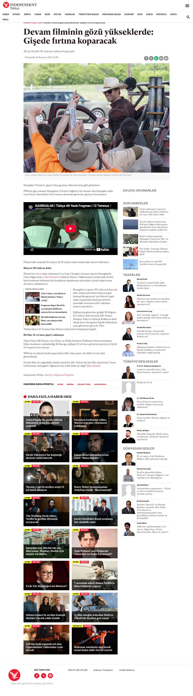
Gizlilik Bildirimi (127, 670)
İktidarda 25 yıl (144, 383)
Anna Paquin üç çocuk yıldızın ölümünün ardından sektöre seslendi (44, 423)
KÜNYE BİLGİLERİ (77, 670)
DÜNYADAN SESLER (111, 15)
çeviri (60, 384)
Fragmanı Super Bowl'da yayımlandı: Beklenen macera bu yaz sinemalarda (54, 309)
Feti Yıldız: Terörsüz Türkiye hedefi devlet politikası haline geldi (154, 252)
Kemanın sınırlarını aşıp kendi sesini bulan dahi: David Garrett (93, 649)
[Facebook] (36, 675)
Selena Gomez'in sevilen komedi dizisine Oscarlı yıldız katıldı (45, 616)
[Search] (188, 17)
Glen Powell (50, 277)
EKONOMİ (129, 15)
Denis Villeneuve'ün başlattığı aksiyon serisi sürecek (44, 456)
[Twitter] (43, 675)
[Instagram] (50, 675)
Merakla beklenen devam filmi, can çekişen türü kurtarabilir (53, 320)
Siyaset (16, 15)
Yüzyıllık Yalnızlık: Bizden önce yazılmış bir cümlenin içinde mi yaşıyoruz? (153, 437)
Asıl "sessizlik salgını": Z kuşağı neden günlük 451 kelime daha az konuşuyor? (153, 318)
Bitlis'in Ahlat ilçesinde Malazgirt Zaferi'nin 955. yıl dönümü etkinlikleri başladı (154, 239)
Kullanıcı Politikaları (103, 670)
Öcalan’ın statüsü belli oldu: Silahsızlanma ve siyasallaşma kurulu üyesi (151, 285)
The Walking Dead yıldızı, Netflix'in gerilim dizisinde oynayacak (42, 519)
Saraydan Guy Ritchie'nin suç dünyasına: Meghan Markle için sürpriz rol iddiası (45, 551)
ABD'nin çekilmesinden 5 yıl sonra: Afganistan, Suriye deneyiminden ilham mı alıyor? (152, 529)
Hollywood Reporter (63, 375)
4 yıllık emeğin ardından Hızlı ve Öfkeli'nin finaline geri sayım (93, 616)
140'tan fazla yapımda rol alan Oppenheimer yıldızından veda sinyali (44, 647)
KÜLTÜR (57, 15)
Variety (48, 375)
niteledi (96, 366)
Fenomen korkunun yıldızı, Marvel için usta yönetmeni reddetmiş (90, 423)
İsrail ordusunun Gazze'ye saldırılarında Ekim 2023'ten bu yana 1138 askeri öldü (154, 212)
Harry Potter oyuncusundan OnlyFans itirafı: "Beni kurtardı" (93, 488)
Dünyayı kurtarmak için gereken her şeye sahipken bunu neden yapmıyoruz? (153, 302)
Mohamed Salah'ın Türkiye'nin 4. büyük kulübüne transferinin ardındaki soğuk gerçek (153, 350)
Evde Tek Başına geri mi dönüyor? (46, 586)
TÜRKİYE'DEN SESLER (89, 15)
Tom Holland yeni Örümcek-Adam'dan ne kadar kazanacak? (93, 552)
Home (27, 23)
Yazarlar (70, 15)
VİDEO (5, 20)
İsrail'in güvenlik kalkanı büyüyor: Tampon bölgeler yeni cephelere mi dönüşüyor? (153, 475)
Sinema (70, 384)
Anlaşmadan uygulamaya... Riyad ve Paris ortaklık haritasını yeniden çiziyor (154, 491)
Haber (5, 15)
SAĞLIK (149, 15)
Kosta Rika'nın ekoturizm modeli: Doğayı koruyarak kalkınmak (150, 404)
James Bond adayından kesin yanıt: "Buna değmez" (91, 456)
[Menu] (187, 6)
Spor (139, 15)
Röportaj (161, 15)
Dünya (27, 15)
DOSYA (173, 15)
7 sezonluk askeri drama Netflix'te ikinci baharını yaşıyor (94, 585)
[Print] (166, 58)
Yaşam (37, 15)
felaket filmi (83, 384)
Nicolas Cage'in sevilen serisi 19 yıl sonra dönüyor (45, 488)
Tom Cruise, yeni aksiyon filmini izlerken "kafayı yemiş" (53, 297)
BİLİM (47, 15)
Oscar (38, 274)
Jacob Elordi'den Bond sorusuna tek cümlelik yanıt (93, 520)
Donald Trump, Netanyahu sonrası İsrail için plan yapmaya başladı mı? (153, 334)
